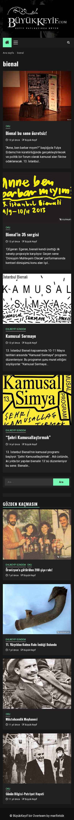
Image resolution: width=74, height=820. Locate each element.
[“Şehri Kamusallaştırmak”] (37, 400)
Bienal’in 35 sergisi (22, 234)
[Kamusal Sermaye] (37, 299)
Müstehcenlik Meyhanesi (22, 719)
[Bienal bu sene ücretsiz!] (37, 96)
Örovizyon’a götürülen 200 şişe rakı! (29, 570)
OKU (8, 126)
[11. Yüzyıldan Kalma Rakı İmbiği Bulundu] (37, 609)
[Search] (68, 42)
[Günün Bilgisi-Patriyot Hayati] (37, 758)
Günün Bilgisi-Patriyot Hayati (25, 794)
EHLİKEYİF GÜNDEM (16, 329)
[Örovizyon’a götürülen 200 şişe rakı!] (37, 534)
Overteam (39, 816)
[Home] (7, 42)
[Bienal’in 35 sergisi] (37, 197)
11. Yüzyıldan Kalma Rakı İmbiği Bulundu (31, 644)
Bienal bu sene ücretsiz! (26, 133)
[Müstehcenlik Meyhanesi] (37, 684)
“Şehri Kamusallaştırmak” (28, 437)
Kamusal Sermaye (21, 336)
